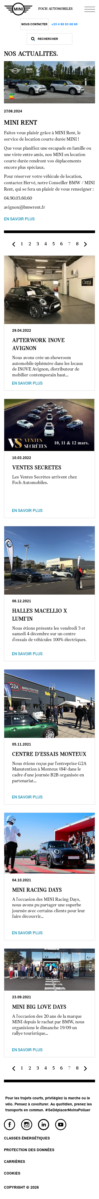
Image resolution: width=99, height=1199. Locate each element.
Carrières (14, 1162)
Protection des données (29, 1150)
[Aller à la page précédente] (13, 244)
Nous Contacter (34, 24)
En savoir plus (19, 219)
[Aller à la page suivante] (85, 244)
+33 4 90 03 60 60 (64, 24)
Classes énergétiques (27, 1139)
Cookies (12, 1174)
